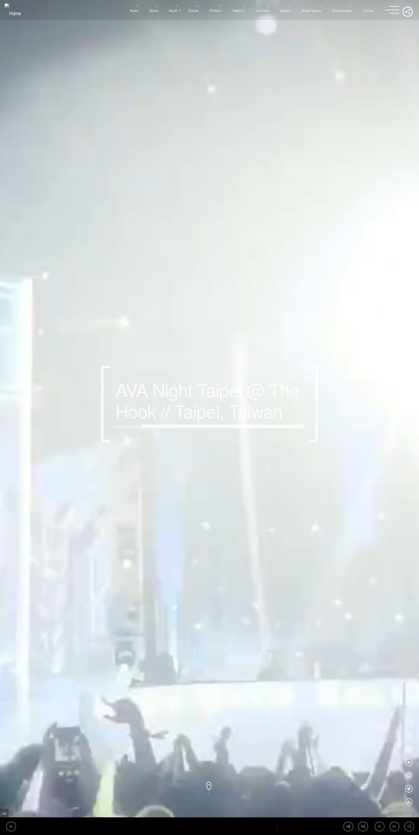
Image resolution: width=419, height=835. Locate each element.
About (153, 10)
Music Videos (312, 10)
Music (173, 10)
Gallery (285, 10)
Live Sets (262, 10)
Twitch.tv (238, 10)
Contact (368, 10)
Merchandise (342, 10)
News (134, 10)
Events (194, 10)
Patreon (215, 10)
